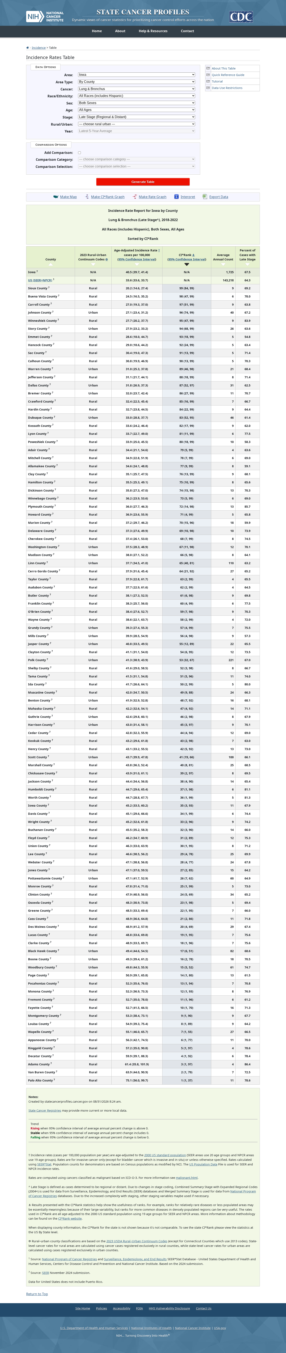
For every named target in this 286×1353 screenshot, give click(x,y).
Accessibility (121, 1308)
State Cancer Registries (44, 1110)
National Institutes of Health (151, 1328)
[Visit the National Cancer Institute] (45, 15)
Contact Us (203, 1308)
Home (97, 31)
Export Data (218, 197)
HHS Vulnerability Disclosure (169, 1308)
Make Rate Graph (152, 197)
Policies (101, 1308)
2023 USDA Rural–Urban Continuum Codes (136, 1241)
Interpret (188, 197)
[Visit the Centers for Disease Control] (241, 15)
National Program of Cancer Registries (69, 1259)
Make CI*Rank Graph (108, 197)
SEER (45, 1273)
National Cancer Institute (193, 1328)
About (120, 31)
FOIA (139, 1308)
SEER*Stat (44, 1164)
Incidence (39, 47)
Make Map (68, 197)
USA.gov (220, 1328)
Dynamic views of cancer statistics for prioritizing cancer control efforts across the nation (143, 20)
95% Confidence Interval (137, 259)
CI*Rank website (70, 1218)
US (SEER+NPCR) (40, 280)
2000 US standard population (165, 1155)
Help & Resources (153, 31)
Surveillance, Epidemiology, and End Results (135, 1259)
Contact (187, 31)
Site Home (82, 1308)
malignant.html (187, 1178)
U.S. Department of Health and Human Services (94, 1328)
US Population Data (203, 1164)
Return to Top (37, 1294)
